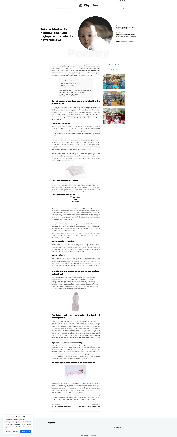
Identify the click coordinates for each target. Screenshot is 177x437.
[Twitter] (121, 1)
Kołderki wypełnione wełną (68, 85)
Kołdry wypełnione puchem (68, 87)
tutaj (64, 288)
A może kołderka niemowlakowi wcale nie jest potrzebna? (75, 90)
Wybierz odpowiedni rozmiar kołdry (70, 94)
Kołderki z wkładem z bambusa (69, 83)
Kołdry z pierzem (65, 89)
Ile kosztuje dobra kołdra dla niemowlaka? (70, 96)
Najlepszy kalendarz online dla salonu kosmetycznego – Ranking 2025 (114, 98)
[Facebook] (117, 1)
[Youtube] (124, 1)
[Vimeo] (123, 1)
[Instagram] (119, 1)
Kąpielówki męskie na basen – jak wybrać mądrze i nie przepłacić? (114, 81)
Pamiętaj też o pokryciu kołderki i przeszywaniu (72, 92)
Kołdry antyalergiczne (66, 81)
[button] (123, 9)
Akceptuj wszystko (25, 431)
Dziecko (118, 25)
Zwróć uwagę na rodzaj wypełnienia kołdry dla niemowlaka (75, 80)
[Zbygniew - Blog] (88, 5)
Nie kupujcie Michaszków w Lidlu (61, 406)
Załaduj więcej (114, 126)
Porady (45, 25)
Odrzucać (15, 431)
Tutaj (67, 156)
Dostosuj (8, 431)
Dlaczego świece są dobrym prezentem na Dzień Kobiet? (114, 116)
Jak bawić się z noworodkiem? (125, 41)
